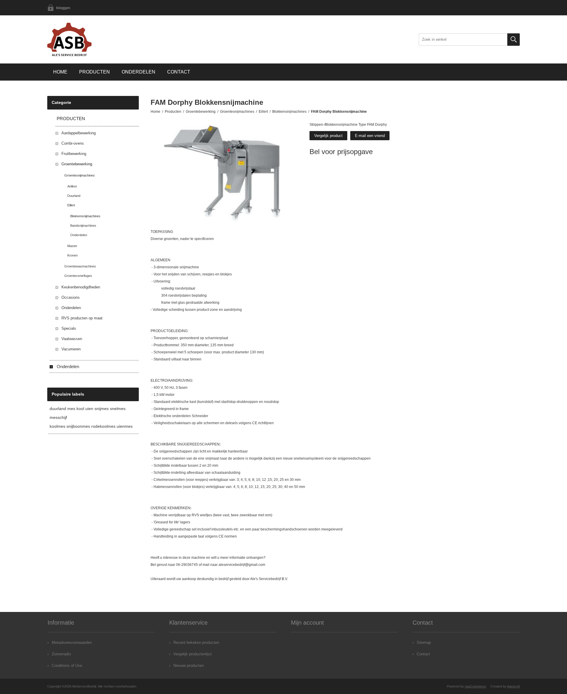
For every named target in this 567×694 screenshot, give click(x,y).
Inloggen (63, 8)
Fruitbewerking (73, 153)
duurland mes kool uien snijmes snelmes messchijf (88, 413)
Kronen (72, 255)
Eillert (71, 205)
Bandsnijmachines (83, 225)
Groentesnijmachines (79, 175)
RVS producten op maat (81, 318)
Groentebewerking (76, 164)
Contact (178, 71)
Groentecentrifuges (78, 275)
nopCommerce (475, 686)
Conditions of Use (67, 665)
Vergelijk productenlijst (192, 654)
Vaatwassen (71, 339)
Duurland (73, 195)
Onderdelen (138, 71)
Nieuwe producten (188, 665)
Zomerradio (61, 654)
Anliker (72, 186)
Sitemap (424, 642)
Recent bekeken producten (196, 642)
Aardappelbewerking (78, 133)
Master (72, 246)
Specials (68, 328)
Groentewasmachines (80, 266)
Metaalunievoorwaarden (72, 642)
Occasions (70, 297)
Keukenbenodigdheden (80, 287)
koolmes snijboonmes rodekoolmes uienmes (91, 426)
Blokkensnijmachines (85, 216)
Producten (94, 71)
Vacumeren (71, 349)
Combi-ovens (72, 143)
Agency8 (513, 686)
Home (60, 71)
